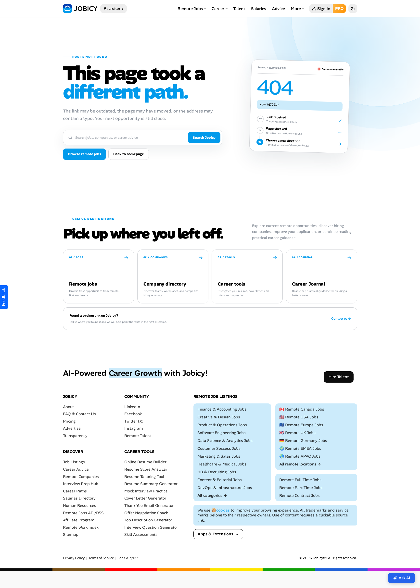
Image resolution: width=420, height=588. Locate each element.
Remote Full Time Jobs (300, 479)
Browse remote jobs (84, 154)
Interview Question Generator (151, 527)
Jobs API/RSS (128, 558)
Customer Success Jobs (219, 448)
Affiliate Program (78, 520)
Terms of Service (101, 558)
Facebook (133, 414)
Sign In (323, 8)
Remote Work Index (81, 527)
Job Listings (74, 462)
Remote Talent (137, 435)
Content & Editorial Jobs (219, 479)
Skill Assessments (140, 534)
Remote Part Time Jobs (300, 487)
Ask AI (404, 577)
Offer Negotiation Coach (146, 513)
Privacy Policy (74, 558)
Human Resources (79, 505)
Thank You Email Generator (149, 505)
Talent (239, 8)
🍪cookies (220, 510)
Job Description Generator (148, 520)
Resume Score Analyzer (145, 469)
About (68, 406)
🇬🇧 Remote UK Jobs (297, 432)
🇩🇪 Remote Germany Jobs (303, 440)
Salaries (258, 8)
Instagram (133, 428)
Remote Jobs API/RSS (83, 513)
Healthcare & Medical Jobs (221, 464)
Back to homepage (128, 154)
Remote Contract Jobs (299, 495)
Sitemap (70, 534)
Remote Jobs (190, 8)
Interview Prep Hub (80, 483)
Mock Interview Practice (146, 491)
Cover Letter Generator (145, 498)
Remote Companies (81, 476)
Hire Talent (339, 376)
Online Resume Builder (145, 462)
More (296, 8)
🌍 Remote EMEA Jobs (300, 448)
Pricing (69, 421)
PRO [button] (339, 8)
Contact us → (341, 319)
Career (218, 8)
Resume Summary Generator (151, 483)
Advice (278, 8)
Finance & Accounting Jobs (221, 409)
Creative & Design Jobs (218, 417)
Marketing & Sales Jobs (218, 456)
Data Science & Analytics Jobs (225, 440)
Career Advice (76, 469)
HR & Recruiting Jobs (216, 472)
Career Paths (75, 491)
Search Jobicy (204, 137)
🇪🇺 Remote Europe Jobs (301, 425)
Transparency (75, 435)
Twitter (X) (133, 421)
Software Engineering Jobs (221, 432)
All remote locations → (300, 464)
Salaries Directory (79, 498)
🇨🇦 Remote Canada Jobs (301, 409)
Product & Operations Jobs (222, 425)
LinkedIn (132, 406)
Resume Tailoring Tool (144, 476)
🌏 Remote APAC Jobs (299, 456)
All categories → (212, 495)
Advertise (72, 428)
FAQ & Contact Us (79, 414)
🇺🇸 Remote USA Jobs (298, 417)
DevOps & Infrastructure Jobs (224, 487)
